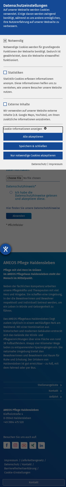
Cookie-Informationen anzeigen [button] (23, 128)
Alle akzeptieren (33, 136)
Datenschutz (39, 164)
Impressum (56, 164)
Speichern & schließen (33, 146)
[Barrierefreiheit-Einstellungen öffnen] (5, 249)
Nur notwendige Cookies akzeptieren (33, 155)
